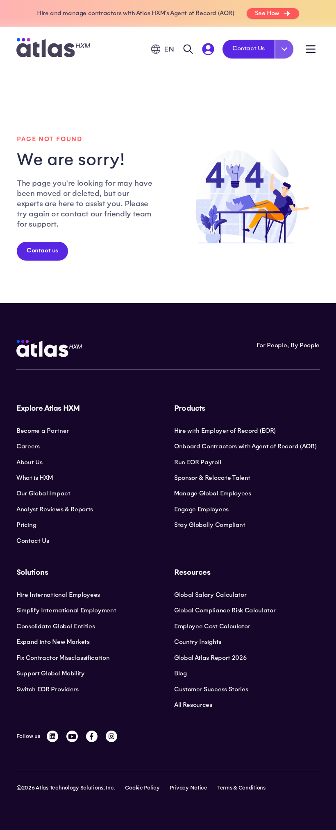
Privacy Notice (188, 788)
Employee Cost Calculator (212, 626)
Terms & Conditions (241, 788)
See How (267, 13)
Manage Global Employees (212, 493)
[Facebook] (92, 736)
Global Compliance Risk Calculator (224, 610)
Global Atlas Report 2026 (210, 657)
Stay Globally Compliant (209, 525)
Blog (180, 673)
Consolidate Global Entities (55, 626)
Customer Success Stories (211, 689)
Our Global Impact (43, 493)
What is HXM (34, 477)
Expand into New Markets (53, 642)
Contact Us (248, 48)
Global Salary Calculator (210, 594)
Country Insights (197, 642)
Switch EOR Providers (47, 689)
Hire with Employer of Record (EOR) (225, 430)
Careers (28, 446)
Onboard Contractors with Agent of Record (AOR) (245, 446)
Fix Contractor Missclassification (62, 657)
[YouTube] (72, 736)
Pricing (26, 525)
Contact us (42, 250)
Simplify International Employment (66, 610)
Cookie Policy (142, 788)
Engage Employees (201, 509)
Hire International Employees (58, 594)
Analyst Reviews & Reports (54, 509)
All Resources (193, 705)
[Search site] (188, 49)
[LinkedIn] (52, 736)
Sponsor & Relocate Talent (212, 477)
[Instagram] (111, 736)
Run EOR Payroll (197, 462)
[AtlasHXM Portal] (208, 49)
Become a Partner (42, 430)
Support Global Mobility (50, 673)
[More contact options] (284, 49)
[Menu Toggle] (311, 49)
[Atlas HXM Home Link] (53, 49)
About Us (29, 462)
